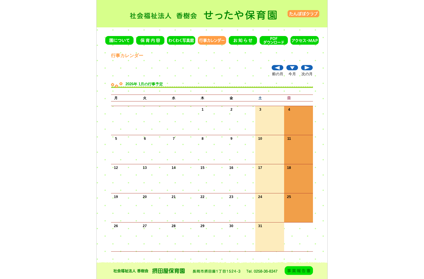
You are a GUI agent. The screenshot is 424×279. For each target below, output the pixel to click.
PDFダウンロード (274, 40)
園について (119, 40)
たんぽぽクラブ (303, 13)
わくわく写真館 (181, 40)
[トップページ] (212, 13)
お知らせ (243, 40)
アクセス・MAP (304, 40)
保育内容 (150, 40)
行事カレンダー (212, 40)
